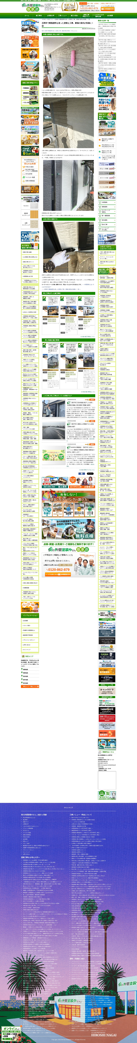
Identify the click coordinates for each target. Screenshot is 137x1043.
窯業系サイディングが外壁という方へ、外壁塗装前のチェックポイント (89, 1028)
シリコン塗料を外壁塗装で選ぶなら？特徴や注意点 (30, 341)
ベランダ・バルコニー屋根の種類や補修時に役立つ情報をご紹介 (39, 978)
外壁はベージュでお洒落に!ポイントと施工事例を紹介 (107, 567)
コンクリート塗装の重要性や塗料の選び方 (29, 524)
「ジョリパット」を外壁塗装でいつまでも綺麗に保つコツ (37, 970)
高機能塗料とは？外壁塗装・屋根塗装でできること (30, 389)
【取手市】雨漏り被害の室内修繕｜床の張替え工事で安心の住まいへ (107, 36)
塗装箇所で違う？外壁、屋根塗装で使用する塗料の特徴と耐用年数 (88, 1009)
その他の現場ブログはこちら (87, 469)
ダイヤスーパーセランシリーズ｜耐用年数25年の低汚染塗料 (87, 972)
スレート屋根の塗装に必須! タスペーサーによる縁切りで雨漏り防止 (40, 953)
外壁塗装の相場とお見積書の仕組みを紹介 (106, 306)
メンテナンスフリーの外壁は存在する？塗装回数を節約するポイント (40, 912)
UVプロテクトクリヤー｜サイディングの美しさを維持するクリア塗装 (89, 985)
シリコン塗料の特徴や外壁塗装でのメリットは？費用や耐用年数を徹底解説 (90, 996)
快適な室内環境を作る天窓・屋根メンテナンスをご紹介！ (86, 906)
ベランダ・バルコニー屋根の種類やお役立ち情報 (30, 534)
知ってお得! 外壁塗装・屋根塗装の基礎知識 (34, 894)
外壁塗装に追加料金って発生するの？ (105, 296)
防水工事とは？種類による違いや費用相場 (30, 539)
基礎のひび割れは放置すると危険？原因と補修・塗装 (36, 1004)
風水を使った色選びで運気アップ (108, 139)
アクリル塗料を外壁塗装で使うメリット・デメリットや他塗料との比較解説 (90, 998)
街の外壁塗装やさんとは (29, 817)
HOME (44, 19)
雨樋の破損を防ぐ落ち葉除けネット (28, 447)
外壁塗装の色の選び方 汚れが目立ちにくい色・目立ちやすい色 (38, 866)
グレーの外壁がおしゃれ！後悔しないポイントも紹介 (107, 552)
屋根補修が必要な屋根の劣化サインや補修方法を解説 (85, 916)
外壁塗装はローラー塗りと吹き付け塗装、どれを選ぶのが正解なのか (40, 959)
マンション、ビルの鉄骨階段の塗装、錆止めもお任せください (87, 921)
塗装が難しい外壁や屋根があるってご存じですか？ (107, 431)
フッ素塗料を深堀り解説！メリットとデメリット (107, 577)
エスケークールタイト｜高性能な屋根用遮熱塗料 (84, 976)
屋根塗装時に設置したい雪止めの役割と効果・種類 (30, 442)
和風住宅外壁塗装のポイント (105, 460)
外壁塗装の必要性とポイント (79, 850)
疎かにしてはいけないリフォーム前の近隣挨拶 (106, 330)
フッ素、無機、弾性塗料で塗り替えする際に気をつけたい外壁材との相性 (41, 972)
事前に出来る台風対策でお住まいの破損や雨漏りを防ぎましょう (39, 1000)
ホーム (27, 15)
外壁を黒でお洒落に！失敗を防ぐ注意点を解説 (106, 557)
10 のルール (26, 830)
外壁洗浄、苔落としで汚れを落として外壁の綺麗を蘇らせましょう (88, 936)
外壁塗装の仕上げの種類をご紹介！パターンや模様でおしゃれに (39, 1032)
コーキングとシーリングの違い (30, 573)
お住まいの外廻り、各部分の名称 (31, 907)
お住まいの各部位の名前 (29, 312)
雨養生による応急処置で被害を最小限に (106, 523)
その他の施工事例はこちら (87, 336)
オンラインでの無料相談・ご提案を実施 (106, 277)
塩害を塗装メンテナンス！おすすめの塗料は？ (30, 563)
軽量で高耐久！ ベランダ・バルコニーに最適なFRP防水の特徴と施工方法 (41, 983)
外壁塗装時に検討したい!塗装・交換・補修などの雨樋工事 (86, 910)
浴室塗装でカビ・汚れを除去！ (28, 515)
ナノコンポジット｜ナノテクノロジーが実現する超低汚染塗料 (87, 981)
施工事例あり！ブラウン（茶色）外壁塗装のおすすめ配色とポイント (40, 1024)
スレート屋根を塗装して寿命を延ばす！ (81, 942)
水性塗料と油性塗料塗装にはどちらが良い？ (106, 451)
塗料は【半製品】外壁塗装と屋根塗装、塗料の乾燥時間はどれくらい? (40, 957)
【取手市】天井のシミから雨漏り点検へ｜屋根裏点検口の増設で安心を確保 (107, 26)
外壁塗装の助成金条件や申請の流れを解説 (106, 286)
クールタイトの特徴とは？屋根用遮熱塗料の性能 (107, 596)
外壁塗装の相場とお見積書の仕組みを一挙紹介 (83, 837)
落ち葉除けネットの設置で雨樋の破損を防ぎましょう (85, 914)
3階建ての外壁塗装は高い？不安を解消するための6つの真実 (38, 890)
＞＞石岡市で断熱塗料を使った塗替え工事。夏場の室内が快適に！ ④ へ (61, 289)
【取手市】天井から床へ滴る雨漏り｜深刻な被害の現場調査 (107, 46)
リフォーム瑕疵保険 (28, 828)
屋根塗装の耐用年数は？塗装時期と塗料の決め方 (106, 538)
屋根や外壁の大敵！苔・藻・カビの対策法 (106, 489)
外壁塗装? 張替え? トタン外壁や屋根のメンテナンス (85, 882)
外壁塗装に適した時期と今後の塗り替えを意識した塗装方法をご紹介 (40, 920)
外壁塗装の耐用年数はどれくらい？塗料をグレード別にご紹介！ (39, 918)
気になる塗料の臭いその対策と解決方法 (105, 335)
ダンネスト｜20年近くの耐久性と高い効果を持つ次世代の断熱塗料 (88, 987)
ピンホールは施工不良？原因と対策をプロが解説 (29, 379)
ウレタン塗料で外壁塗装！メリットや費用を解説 (30, 336)
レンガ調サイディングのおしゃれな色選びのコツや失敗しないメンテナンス (42, 929)
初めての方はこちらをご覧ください (80, 817)
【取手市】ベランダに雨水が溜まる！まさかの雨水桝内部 (107, 54)
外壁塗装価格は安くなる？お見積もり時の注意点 (30, 292)
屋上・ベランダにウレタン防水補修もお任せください (30, 549)
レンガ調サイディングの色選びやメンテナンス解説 (30, 365)
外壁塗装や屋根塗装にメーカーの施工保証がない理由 (107, 398)
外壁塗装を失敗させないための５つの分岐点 (34, 871)
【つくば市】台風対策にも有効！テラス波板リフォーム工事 (107, 31)
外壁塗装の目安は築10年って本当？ (28, 271)
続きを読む (91, 417)
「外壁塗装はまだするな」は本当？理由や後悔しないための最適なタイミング (42, 881)
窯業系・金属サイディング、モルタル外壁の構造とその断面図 (38, 968)
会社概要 (110, 15)
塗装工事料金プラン (86, 15)
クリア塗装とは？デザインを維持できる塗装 (30, 345)
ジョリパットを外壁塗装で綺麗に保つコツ (107, 470)
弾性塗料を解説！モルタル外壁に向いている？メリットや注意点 (39, 1028)
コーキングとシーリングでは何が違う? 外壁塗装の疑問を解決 (38, 961)
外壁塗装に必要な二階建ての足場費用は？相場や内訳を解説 (86, 955)
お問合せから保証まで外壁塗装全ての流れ (82, 824)
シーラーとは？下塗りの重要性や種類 (106, 388)
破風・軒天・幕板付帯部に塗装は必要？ (29, 408)
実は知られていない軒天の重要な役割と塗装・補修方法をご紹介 (88, 901)
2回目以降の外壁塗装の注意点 (105, 369)
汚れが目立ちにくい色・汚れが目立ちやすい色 (108, 145)
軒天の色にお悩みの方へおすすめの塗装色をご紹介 (30, 423)
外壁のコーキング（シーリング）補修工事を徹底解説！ (85, 878)
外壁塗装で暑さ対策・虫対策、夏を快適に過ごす (84, 951)
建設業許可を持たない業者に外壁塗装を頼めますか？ (36, 845)
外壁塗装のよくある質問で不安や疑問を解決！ (107, 281)
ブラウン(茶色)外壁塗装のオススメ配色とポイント (107, 572)
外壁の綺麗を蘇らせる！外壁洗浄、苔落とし (106, 485)
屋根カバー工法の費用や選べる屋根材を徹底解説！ (84, 858)
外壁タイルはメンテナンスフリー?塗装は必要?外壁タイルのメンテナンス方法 (91, 886)
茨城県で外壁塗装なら (29, 630)
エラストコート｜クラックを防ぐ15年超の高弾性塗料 (85, 983)
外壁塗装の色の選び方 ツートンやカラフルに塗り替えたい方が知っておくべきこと (43, 868)
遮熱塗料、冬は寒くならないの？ (80, 1006)
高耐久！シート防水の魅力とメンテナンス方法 (29, 553)
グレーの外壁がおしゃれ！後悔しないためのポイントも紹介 (38, 1015)
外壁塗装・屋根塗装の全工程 (79, 826)
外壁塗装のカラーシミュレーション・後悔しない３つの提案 (38, 873)
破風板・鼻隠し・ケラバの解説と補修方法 (30, 413)
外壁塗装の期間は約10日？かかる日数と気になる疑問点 (37, 877)
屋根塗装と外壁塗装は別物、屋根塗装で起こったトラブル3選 (38, 950)
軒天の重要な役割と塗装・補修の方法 (28, 418)
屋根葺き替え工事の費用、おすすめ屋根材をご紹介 (84, 856)
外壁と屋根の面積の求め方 (30, 583)
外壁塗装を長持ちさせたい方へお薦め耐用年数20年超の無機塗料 (88, 1017)
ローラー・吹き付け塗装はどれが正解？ (105, 475)
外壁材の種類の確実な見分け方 (104, 349)
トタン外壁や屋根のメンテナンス (28, 476)
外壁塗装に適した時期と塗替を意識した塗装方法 (29, 321)
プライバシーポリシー (29, 640)
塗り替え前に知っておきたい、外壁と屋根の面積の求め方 (37, 965)
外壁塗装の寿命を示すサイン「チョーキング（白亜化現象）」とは (39, 924)
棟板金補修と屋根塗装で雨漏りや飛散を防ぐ (29, 529)
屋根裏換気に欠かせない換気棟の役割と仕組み (29, 558)
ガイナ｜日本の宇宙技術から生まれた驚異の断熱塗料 (85, 989)
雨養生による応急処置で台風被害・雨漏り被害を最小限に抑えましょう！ (41, 1002)
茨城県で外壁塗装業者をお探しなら (32, 847)
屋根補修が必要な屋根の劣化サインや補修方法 (29, 452)
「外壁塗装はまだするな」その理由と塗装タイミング (30, 281)
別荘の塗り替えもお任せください (107, 262)
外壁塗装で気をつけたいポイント (29, 399)
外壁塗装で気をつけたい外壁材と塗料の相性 (29, 592)
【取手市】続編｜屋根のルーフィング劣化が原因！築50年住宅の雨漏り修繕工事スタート (107, 41)
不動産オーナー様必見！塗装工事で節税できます (106, 402)
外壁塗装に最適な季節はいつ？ (29, 326)
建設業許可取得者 (28, 635)
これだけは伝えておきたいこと (31, 826)
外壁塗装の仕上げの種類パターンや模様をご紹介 (106, 586)
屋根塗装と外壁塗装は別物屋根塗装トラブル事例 (30, 394)
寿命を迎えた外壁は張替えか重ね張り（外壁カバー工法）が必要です (89, 860)
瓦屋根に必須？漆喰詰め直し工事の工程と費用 (83, 890)
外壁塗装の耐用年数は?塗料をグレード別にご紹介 (30, 316)
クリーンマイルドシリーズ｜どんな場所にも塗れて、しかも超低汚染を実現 (90, 991)
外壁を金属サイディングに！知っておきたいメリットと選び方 (87, 880)
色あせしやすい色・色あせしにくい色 (107, 151)
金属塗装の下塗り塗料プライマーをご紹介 (106, 383)
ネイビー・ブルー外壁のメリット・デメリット (106, 548)
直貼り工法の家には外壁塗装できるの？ (105, 441)
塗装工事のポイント (28, 261)
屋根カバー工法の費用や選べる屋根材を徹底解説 (29, 307)
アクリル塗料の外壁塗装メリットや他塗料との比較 (30, 331)
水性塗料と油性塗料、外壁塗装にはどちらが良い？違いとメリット (88, 1015)
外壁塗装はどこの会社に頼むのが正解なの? (34, 955)
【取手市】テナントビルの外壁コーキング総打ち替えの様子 (107, 50)
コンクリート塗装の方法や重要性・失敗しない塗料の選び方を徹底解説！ (90, 931)
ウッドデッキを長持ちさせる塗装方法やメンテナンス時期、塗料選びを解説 (90, 925)
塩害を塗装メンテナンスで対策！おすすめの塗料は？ (36, 991)
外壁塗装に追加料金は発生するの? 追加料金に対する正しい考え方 (88, 875)
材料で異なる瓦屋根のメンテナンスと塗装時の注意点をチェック (88, 893)
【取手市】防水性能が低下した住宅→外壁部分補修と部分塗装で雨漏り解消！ (107, 59)
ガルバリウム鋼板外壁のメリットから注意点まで (106, 359)
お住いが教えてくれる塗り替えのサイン (29, 266)
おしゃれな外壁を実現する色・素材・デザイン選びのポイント (38, 1011)
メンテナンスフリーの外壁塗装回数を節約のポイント (107, 354)
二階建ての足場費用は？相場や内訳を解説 (106, 417)
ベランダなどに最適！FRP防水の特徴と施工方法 (30, 544)
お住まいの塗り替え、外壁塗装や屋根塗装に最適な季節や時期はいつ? (40, 922)
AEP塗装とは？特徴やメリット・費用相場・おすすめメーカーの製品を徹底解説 (91, 1004)
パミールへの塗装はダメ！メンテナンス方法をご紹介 (107, 504)
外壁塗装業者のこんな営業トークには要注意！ (107, 422)
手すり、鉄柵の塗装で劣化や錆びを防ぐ (29, 505)
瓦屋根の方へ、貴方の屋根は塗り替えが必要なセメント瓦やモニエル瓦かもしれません (93, 895)
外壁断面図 (26, 587)
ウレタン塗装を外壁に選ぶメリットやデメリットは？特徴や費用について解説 (91, 1000)
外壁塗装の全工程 (28, 276)
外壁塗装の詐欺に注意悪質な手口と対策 (106, 320)
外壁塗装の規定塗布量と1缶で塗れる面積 (106, 480)
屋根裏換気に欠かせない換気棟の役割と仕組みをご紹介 (37, 989)
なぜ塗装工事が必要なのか (30, 257)
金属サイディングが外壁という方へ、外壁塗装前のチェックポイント (89, 1030)
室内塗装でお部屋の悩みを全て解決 (80, 867)
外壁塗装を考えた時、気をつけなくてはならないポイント (37, 940)
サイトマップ (26, 649)
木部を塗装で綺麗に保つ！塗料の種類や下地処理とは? (107, 499)
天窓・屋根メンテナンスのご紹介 (29, 428)
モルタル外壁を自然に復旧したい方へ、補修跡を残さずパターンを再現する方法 (43, 933)
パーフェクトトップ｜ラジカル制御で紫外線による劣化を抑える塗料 (89, 961)
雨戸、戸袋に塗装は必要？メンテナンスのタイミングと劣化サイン (88, 934)
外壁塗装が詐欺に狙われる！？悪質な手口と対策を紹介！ (37, 946)
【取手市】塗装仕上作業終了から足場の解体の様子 (107, 69)
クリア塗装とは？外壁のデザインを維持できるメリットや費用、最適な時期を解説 (92, 1002)
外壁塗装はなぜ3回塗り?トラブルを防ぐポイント (29, 404)
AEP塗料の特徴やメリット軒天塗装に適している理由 (107, 606)
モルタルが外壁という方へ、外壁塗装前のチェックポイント (86, 1026)
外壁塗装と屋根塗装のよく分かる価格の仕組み (83, 819)
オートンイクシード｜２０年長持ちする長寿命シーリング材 (86, 993)
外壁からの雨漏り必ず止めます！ (80, 847)
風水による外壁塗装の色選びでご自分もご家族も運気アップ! (38, 875)
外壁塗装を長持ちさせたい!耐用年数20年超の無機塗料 (107, 393)
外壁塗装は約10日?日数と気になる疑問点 (106, 325)
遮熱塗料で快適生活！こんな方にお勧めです (83, 978)
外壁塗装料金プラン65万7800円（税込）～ (82, 828)
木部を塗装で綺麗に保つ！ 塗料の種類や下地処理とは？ (37, 993)
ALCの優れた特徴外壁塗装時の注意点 (28, 578)
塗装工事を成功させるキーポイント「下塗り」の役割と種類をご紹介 (89, 1022)
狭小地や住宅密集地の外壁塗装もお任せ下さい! (30, 466)
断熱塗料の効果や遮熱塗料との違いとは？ (106, 509)
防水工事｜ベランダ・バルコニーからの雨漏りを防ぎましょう (87, 869)
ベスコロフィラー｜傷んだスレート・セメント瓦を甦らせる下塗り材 (89, 970)
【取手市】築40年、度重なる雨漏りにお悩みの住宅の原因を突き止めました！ (107, 65)
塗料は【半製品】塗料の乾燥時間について (29, 568)
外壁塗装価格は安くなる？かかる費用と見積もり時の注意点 (86, 841)
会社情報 (25, 839)
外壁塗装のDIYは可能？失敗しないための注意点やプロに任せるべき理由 (41, 903)
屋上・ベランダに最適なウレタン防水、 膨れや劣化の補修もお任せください (42, 985)
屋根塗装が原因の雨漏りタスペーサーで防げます (29, 462)
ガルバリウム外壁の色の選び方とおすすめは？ (34, 916)
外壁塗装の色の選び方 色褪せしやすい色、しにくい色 (36, 864)
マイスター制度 (27, 832)
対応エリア (26, 841)
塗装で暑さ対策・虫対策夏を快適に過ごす (29, 350)
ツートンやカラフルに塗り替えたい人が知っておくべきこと (108, 157)
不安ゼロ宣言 (26, 837)
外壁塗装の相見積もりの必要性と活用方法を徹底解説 (36, 944)
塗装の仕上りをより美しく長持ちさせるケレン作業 (30, 384)
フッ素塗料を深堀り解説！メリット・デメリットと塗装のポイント (39, 1026)
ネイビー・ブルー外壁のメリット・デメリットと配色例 (37, 1013)
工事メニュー (62, 15)
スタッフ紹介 (26, 625)
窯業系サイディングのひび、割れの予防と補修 (106, 436)
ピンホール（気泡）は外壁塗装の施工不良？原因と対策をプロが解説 (40, 935)
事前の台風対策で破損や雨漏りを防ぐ (105, 518)
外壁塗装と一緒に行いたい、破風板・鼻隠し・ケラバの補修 (86, 899)
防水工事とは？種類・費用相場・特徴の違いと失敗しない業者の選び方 (41, 981)
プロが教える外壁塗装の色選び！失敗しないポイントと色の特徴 (39, 862)
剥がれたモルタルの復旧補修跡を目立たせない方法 (30, 374)
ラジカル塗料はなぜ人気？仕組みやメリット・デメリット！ (38, 1030)
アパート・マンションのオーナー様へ (106, 257)
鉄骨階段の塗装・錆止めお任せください (29, 500)
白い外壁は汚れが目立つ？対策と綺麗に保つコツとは (107, 562)
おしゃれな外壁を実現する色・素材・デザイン (107, 543)
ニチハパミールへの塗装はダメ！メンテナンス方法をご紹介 (38, 996)
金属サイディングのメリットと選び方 (28, 471)
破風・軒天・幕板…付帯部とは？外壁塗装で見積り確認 (85, 897)
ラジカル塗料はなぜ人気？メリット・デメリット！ (107, 601)
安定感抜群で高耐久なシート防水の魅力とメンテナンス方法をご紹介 (40, 987)
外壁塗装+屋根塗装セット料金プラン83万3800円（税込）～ (86, 832)
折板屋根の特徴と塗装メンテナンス (28, 481)
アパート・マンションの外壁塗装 (80, 947)
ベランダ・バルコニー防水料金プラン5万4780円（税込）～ (86, 834)
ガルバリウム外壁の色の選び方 (105, 364)
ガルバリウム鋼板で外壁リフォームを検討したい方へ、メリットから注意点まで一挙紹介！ (45, 914)
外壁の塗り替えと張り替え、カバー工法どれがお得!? (106, 345)
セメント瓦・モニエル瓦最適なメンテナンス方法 (29, 491)
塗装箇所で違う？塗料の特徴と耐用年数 (106, 373)
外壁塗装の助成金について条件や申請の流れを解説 (84, 873)
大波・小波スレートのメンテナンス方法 (29, 597)
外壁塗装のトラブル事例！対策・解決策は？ (107, 533)
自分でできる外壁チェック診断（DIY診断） (34, 901)
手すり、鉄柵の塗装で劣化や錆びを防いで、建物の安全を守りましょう (89, 923)
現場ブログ (50, 19)
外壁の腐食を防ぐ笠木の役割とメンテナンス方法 (30, 433)
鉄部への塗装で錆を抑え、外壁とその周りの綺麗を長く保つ (86, 919)
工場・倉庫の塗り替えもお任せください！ (107, 252)
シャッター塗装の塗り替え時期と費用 (28, 520)
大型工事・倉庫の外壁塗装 (78, 944)
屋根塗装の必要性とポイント (79, 852)
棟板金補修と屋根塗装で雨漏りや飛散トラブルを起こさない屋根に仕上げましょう (43, 976)
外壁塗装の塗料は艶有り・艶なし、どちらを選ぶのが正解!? (86, 1013)
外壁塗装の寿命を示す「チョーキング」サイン (29, 355)
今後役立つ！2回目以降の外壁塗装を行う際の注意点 (85, 862)
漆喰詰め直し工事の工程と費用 (105, 465)
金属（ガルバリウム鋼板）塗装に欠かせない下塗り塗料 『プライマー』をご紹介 (92, 1024)
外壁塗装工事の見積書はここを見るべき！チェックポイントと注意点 (89, 839)
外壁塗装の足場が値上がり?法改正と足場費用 (107, 412)
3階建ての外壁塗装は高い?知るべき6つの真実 (107, 340)
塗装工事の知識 (27, 252)
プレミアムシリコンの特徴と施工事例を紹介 (106, 591)
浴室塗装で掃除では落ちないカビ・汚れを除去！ (84, 927)
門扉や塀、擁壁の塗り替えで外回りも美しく (83, 865)
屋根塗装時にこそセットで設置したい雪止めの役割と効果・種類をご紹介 (90, 912)
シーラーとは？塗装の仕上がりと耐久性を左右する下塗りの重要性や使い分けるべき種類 (94, 1019)
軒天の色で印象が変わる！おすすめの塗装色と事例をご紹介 (86, 903)
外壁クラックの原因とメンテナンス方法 (29, 360)
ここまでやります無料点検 (98, 15)
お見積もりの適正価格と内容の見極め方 (106, 315)
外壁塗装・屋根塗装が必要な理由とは (32, 896)
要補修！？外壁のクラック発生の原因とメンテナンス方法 (37, 927)
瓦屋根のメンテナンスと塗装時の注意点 (29, 486)
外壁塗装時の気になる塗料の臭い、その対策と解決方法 (37, 888)
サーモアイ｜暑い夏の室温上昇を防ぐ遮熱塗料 (83, 965)
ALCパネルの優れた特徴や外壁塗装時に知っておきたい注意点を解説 (40, 963)
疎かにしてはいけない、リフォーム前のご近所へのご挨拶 (37, 886)
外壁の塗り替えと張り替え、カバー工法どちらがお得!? (37, 905)
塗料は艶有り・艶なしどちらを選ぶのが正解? (106, 446)
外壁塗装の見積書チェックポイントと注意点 (107, 310)
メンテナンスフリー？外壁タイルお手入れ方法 (106, 456)
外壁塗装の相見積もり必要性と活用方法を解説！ (107, 301)
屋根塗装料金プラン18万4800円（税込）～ (82, 830)
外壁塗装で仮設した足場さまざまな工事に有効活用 (107, 407)
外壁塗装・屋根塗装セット (30, 98)
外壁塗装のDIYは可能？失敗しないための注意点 (106, 427)
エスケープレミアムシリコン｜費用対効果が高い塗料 (85, 974)
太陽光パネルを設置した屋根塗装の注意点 (106, 494)
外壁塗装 (30, 88)
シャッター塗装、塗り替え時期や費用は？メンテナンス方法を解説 (88, 929)
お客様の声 (50, 15)
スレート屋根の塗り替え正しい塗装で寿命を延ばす (30, 457)
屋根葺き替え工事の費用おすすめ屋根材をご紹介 (29, 302)
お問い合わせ (26, 644)
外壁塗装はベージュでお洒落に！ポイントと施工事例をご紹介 (38, 1022)
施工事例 (39, 15)
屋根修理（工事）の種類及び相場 (28, 297)
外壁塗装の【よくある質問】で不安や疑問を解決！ (36, 860)
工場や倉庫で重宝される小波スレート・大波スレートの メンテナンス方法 (41, 974)
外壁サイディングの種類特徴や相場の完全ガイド (29, 370)
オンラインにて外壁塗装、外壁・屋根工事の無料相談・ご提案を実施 (89, 871)
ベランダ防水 (30, 103)
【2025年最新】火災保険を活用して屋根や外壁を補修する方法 (87, 845)
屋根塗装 (30, 93)
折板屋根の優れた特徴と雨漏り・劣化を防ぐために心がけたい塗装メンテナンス (91, 884)
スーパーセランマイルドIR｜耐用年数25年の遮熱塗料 (85, 968)
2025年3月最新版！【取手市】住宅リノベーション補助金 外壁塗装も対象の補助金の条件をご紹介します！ (81, 450)
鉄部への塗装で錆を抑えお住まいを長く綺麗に (29, 495)
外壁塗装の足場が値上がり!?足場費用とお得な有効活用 (85, 953)
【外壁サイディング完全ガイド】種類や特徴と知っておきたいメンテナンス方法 (43, 931)
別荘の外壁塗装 (75, 949)
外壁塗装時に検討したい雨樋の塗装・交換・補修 (29, 437)
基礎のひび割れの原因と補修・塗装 (105, 528)
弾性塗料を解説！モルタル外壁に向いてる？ (107, 581)
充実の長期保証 (27, 834)
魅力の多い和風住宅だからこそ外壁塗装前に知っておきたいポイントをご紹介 (91, 888)
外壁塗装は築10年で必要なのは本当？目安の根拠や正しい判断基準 (39, 879)
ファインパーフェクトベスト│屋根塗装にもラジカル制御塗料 (87, 963)
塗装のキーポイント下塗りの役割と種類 (105, 378)
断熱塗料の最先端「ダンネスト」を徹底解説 (107, 514)
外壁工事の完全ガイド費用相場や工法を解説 (29, 287)
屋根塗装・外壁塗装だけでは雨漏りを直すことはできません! (38, 892)
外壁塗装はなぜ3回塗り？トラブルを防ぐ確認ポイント (36, 942)
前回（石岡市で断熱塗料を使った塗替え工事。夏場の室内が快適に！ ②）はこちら (59, 30)
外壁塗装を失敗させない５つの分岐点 (106, 291)
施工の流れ (74, 15)
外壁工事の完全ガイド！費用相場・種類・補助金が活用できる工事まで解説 (42, 884)
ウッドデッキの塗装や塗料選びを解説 (29, 510)
